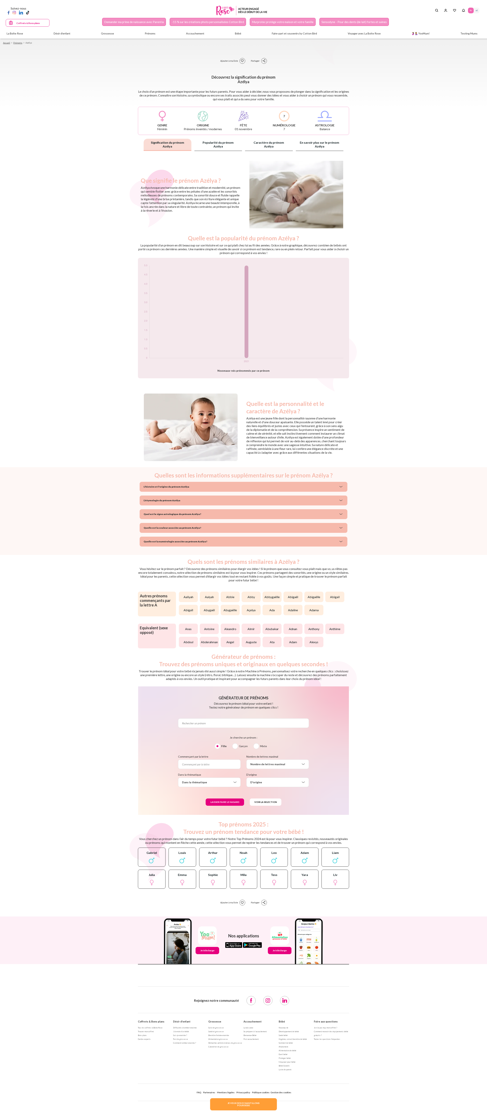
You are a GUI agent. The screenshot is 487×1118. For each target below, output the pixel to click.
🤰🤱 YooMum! (420, 33)
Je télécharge (207, 950)
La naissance (248, 1027)
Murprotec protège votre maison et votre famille (283, 22)
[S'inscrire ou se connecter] (445, 10)
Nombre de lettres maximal (262, 756)
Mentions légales (226, 1092)
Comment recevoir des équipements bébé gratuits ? (331, 1033)
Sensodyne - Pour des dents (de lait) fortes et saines (354, 22)
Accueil (6, 42)
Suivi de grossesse (216, 1027)
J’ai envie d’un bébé (181, 1031)
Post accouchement (251, 1039)
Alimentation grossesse (218, 1039)
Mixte (263, 746)
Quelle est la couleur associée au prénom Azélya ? (172, 527)
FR (471, 10)
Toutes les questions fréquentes (327, 1039)
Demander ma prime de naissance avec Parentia (134, 22)
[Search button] (436, 10)
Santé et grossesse (216, 1031)
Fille (224, 746)
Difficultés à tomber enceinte (185, 1027)
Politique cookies (261, 1092)
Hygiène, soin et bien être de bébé (293, 1039)
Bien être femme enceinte (218, 1035)
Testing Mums (468, 33)
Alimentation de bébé (287, 1050)
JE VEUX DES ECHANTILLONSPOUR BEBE (243, 1104)
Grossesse (214, 1021)
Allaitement (283, 1046)
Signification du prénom (167, 144)
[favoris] (242, 61)
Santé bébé (283, 1035)
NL (476, 10)
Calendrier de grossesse (218, 1046)
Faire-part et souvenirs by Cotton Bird (294, 33)
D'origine (251, 774)
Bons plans (142, 1035)
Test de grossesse (180, 1039)
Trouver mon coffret (146, 1031)
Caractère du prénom (269, 144)
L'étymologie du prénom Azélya (162, 500)
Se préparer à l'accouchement (255, 1031)
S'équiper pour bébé (287, 1062)
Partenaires (209, 1092)
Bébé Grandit (284, 1066)
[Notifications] (463, 10)
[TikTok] (27, 12)
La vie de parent (285, 1069)
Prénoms (17, 42)
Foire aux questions (326, 1021)
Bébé (282, 1021)
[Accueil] (241, 10)
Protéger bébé (285, 1058)
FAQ (199, 1092)
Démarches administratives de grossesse (225, 1043)
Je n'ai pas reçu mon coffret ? (325, 1027)
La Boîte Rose (15, 33)
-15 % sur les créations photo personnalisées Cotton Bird (208, 22)
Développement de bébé (289, 1031)
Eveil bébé (283, 1054)
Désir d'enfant (181, 1021)
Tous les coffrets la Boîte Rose (150, 1027)
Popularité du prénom (218, 144)
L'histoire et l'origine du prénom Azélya (166, 486)
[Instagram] (14, 12)
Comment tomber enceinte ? (184, 1043)
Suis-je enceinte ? (180, 1035)
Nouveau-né (283, 1027)
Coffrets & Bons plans (28, 23)
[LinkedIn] (21, 12)
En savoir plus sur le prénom (319, 144)
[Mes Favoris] (454, 10)
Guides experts (144, 1039)
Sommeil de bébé (286, 1043)
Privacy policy (243, 1092)
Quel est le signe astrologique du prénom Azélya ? (172, 514)
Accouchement (253, 1021)
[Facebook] (9, 12)
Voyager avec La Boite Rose (364, 33)
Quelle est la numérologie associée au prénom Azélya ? (175, 541)
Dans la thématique (189, 774)
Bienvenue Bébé (250, 1035)
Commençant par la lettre (193, 756)
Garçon (243, 746)
